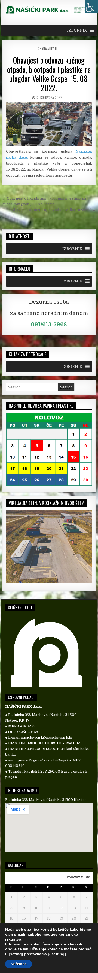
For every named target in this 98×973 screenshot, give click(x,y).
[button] (77, 30)
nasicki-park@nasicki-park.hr (47, 737)
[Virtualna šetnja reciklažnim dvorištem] (49, 582)
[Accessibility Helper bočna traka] (91, 6)
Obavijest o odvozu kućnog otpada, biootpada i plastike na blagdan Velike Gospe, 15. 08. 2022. (49, 74)
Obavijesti (49, 48)
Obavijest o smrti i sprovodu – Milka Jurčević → (53, 210)
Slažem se (19, 964)
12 (61, 908)
